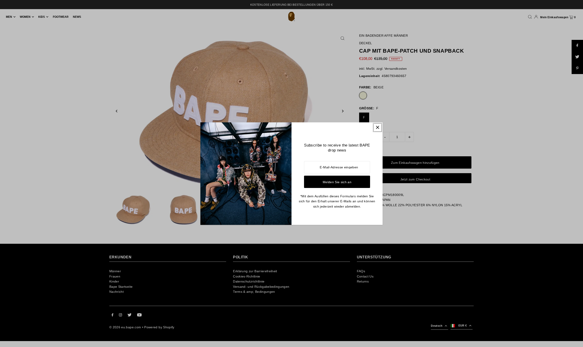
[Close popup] (377, 127)
